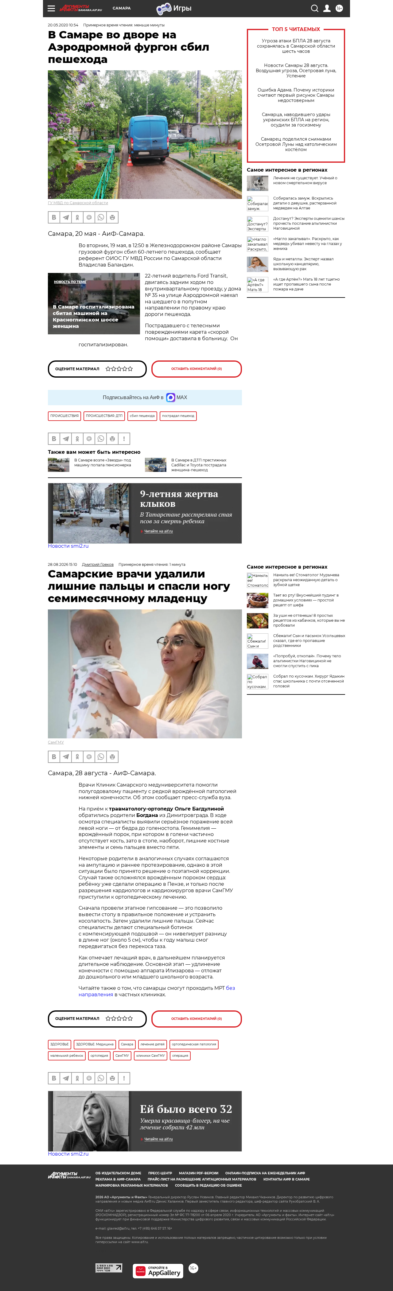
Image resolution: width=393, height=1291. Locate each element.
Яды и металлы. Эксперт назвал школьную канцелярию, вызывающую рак (303, 264)
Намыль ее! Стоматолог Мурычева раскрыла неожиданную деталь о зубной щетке (306, 580)
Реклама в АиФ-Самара (118, 1179)
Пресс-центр (160, 1173)
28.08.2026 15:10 (62, 564)
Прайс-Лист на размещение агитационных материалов (202, 1179)
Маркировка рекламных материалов (131, 1186)
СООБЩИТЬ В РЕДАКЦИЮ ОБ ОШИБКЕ (208, 1186)
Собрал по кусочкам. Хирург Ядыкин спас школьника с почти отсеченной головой (308, 681)
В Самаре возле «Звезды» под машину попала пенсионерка (102, 462)
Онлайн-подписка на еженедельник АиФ (265, 1173)
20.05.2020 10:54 (63, 25)
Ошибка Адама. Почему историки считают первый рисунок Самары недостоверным (296, 95)
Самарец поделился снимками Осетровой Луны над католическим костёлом (296, 144)
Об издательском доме (118, 1173)
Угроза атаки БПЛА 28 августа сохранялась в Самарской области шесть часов (296, 46)
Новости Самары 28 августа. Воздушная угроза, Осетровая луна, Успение (296, 71)
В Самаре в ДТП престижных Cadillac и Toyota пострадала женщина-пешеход (198, 465)
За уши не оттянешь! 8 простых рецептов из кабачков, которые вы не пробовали (309, 620)
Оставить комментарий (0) (196, 369)
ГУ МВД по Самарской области (78, 202)
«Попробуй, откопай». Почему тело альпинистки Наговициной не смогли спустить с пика (307, 661)
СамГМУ (56, 742)
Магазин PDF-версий (198, 1173)
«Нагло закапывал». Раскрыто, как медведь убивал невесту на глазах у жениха (307, 243)
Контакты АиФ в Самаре (286, 1179)
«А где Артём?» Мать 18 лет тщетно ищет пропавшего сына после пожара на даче (306, 284)
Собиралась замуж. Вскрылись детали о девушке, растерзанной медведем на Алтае (305, 203)
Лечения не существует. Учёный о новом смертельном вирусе (305, 180)
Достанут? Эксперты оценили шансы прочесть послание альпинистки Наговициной (308, 223)
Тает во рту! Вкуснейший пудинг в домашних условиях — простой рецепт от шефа (306, 600)
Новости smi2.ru (68, 546)
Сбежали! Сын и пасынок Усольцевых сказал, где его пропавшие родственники (309, 640)
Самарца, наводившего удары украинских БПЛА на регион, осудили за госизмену (296, 120)
